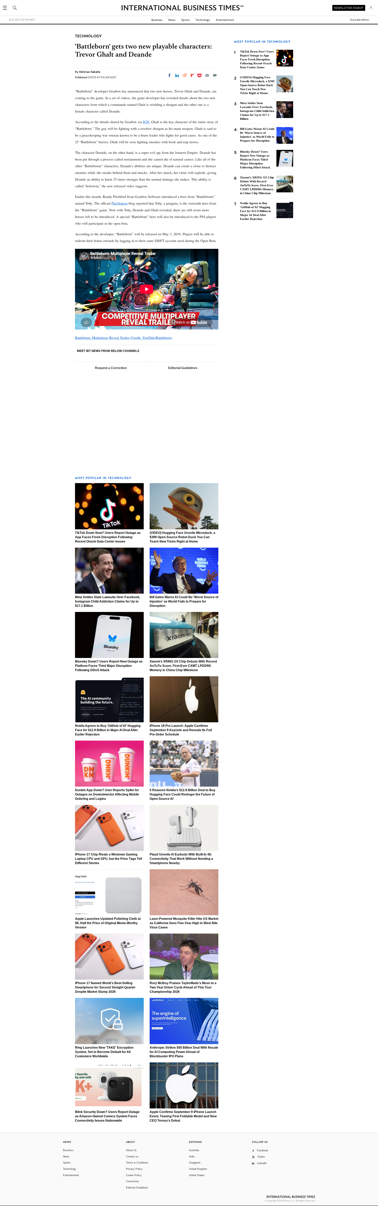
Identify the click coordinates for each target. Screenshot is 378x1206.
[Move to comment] (214, 75)
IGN (146, 121)
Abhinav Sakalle (89, 72)
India (192, 1156)
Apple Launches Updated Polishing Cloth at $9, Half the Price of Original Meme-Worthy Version (108, 923)
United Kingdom (198, 1168)
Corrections (132, 1181)
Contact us (132, 1156)
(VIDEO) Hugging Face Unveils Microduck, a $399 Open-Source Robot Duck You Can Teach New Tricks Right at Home (182, 537)
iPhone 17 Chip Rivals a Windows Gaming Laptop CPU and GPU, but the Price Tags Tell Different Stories (108, 859)
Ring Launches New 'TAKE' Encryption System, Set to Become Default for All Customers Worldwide (104, 1052)
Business (156, 20)
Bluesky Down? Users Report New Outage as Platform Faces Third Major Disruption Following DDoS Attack (109, 666)
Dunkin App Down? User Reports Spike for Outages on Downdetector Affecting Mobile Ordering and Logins (107, 794)
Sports (185, 20)
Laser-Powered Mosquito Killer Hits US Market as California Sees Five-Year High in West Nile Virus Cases (184, 923)
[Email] (207, 75)
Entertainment (225, 20)
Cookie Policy (134, 1175)
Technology (202, 20)
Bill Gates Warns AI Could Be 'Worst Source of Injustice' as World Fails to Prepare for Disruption (184, 601)
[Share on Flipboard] (192, 75)
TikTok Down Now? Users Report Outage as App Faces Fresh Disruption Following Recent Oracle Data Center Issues (108, 537)
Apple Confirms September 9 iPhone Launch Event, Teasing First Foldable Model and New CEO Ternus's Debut (183, 1116)
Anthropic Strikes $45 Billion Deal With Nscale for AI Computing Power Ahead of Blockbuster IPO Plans (184, 1052)
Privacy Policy (134, 1168)
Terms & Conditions (137, 1162)
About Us (131, 1150)
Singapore (194, 1162)
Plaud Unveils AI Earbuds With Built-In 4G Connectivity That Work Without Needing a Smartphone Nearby (181, 859)
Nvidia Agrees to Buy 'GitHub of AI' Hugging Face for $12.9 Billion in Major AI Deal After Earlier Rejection (108, 730)
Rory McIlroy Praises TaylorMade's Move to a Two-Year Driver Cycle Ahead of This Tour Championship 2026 (183, 987)
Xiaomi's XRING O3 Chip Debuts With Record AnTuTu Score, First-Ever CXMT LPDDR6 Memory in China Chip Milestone (183, 666)
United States (197, 1175)
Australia (194, 1150)
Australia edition (359, 19)
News (171, 20)
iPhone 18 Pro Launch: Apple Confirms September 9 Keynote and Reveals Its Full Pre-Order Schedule (181, 730)
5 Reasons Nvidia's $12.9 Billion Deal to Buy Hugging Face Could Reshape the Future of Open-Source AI (182, 794)
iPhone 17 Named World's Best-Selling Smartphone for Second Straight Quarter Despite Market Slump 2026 (105, 987)
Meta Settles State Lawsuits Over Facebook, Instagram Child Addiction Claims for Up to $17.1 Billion (107, 601)
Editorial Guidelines (182, 368)
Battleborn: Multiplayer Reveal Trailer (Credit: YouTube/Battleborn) (123, 337)
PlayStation (119, 203)
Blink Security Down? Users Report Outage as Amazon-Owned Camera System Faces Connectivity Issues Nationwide (107, 1116)
